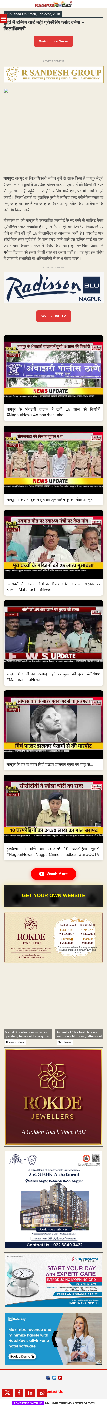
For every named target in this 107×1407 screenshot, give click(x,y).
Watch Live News (53, 41)
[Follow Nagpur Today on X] (54, 1378)
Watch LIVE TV (53, 316)
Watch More (57, 874)
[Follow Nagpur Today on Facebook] (48, 1378)
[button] (53, 378)
